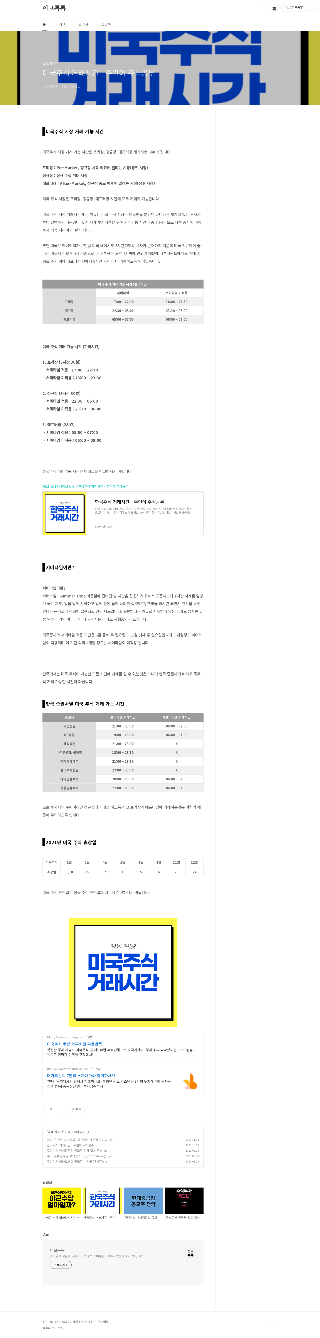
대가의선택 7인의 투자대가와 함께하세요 (81, 1075)
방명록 (106, 24)
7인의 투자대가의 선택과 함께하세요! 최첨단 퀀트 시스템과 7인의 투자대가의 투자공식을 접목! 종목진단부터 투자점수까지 (109, 1083)
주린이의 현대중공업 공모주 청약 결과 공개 (74, 1150)
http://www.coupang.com (66, 1037)
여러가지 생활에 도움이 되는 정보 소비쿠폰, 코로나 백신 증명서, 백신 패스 (97, 1256)
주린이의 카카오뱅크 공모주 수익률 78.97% (75, 1161)
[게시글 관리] (61, 1109)
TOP (274, 1323)
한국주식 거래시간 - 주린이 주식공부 (70, 1145)
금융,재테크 (55, 1132)
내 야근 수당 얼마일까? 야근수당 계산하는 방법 (77, 1139)
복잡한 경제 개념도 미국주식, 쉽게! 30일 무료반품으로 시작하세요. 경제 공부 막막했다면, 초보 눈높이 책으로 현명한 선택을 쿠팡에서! (121, 1052)
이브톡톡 (54, 8)
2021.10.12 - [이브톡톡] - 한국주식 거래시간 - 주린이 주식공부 (85, 486)
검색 (264, 8)
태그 (62, 24)
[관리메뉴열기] (312, 7)
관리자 (83, 24)
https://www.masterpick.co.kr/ (70, 1069)
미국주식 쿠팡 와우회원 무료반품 (74, 1043)
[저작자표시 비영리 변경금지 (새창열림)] (91, 1109)
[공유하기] (56, 1109)
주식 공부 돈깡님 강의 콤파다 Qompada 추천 (76, 1156)
